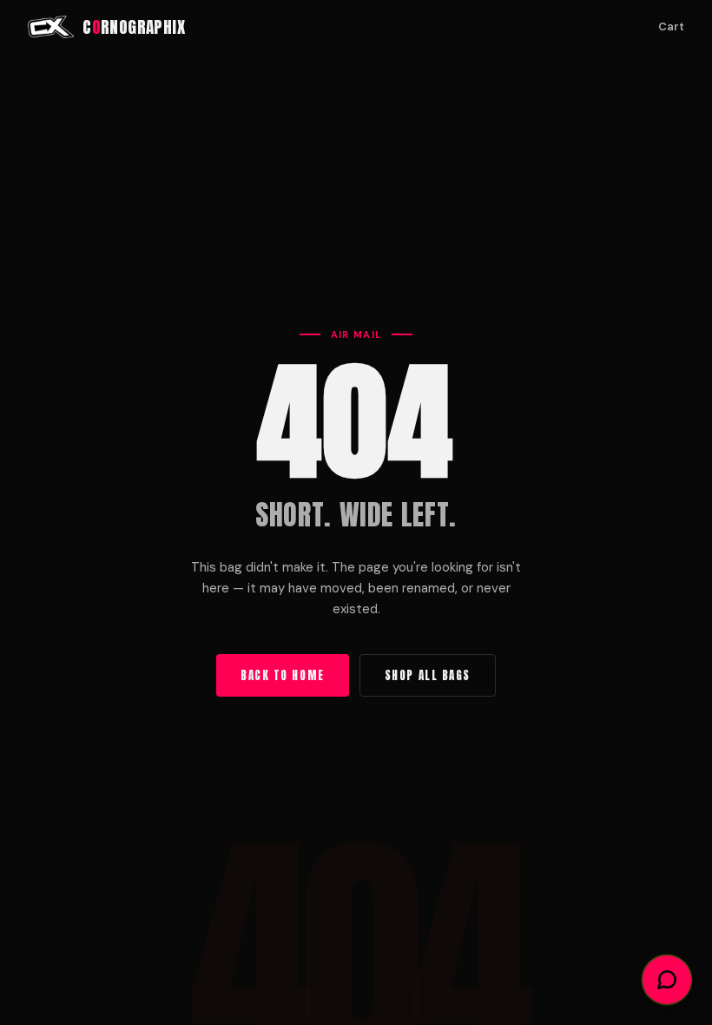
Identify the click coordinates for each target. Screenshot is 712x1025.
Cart (671, 26)
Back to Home (283, 675)
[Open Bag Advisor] (667, 980)
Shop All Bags (428, 675)
